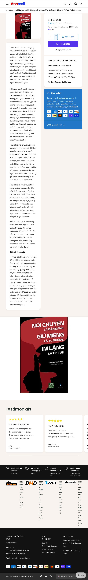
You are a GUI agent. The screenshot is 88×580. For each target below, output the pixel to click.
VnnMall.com (15, 576)
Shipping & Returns (49, 546)
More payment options (63, 50)
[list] (44, 434)
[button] (7, 3)
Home (10, 10)
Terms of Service (48, 552)
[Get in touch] (75, 3)
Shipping (51, 23)
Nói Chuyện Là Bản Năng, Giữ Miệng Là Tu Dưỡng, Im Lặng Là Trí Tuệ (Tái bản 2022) (48, 10)
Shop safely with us (57, 125)
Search (44, 543)
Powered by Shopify (26, 576)
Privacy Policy (47, 549)
